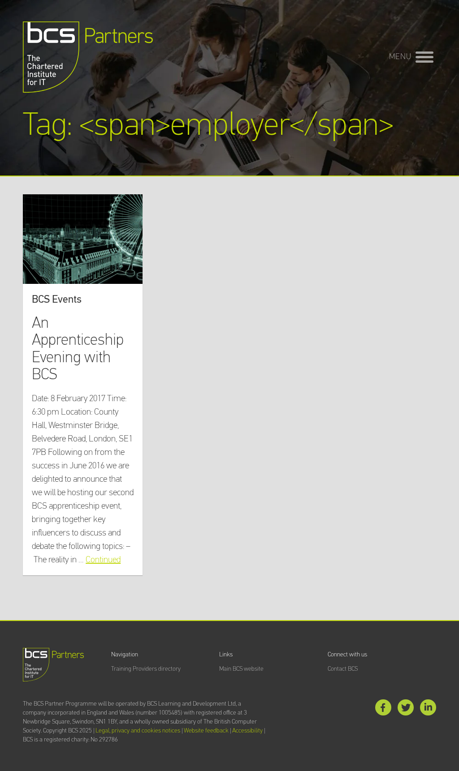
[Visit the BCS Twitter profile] (406, 709)
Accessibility (247, 731)
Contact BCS (343, 669)
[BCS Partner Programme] (88, 57)
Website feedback (206, 731)
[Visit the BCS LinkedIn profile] (428, 709)
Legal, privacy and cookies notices (137, 731)
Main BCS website (241, 669)
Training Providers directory (146, 669)
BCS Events (57, 299)
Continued (103, 559)
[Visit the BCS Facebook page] (383, 709)
